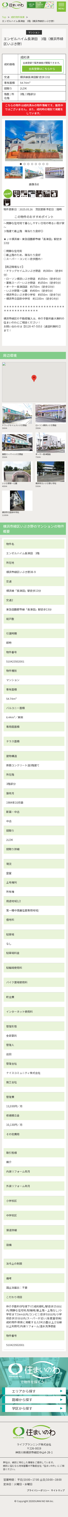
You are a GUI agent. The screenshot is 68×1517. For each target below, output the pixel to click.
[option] (34, 140)
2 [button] (25, 164)
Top (4, 17)
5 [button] (36, 164)
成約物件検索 (18, 17)
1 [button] (21, 164)
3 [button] (28, 164)
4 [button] (32, 164)
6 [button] (40, 164)
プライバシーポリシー (38, 1490)
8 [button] (47, 164)
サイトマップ (58, 1490)
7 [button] (43, 164)
